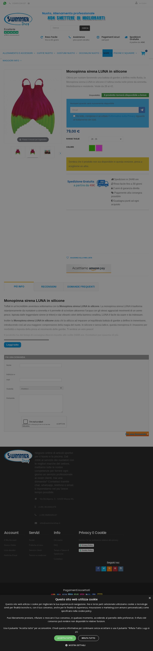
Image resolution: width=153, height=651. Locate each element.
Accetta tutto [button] (65, 638)
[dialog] (76, 623)
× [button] (150, 598)
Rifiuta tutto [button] (88, 638)
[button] (76, 645)
